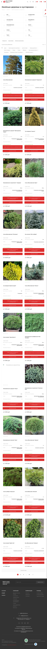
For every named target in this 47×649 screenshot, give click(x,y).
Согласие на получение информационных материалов (23, 631)
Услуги (3, 595)
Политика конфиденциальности (23, 626)
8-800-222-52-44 (24, 613)
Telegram (22, 623)
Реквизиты (28, 594)
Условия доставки (40, 594)
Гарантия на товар (40, 596)
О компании (15, 595)
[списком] (45, 45)
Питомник (15, 598)
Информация (29, 590)
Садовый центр (16, 597)
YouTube (25, 623)
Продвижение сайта (29, 644)
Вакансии (15, 607)
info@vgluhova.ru (24, 615)
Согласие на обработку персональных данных (23, 629)
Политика (27, 596)
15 (29, 574)
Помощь (39, 590)
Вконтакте (19, 623)
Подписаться (40, 582)
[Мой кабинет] (33, 1)
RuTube (28, 623)
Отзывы (14, 603)
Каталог (4, 590)
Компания (15, 590)
